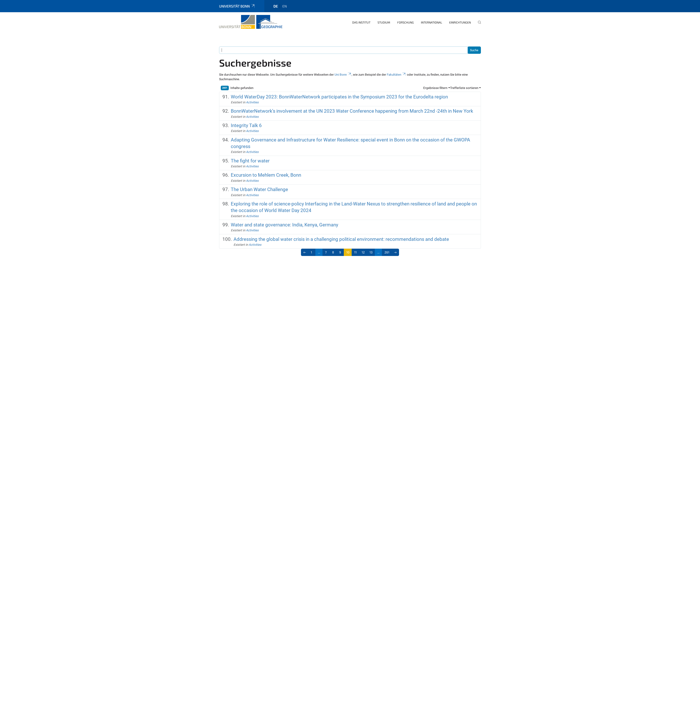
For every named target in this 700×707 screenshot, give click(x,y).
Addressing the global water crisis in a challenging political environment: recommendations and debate (341, 239)
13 (371, 252)
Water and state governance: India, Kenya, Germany (284, 225)
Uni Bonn (341, 74)
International (431, 22)
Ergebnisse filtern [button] (435, 88)
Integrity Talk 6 (246, 125)
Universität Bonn (234, 6)
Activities (252, 102)
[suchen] (478, 25)
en (284, 6)
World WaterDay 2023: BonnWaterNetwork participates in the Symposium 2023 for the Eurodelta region (339, 97)
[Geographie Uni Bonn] (250, 22)
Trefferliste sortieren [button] (464, 88)
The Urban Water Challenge (259, 189)
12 (363, 252)
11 (355, 252)
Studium (384, 22)
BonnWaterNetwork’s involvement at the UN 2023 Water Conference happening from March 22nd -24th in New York (352, 111)
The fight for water (250, 161)
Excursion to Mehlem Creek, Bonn (266, 175)
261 (386, 252)
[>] (395, 252)
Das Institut (361, 22)
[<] (304, 252)
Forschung (405, 22)
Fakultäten (394, 74)
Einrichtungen (460, 22)
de (275, 6)
